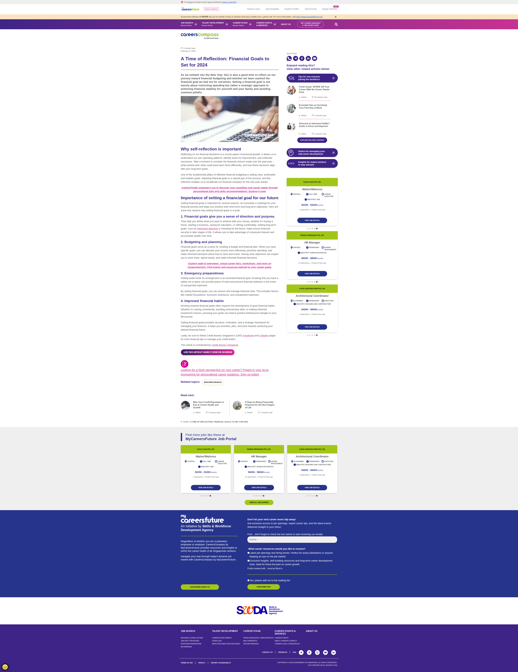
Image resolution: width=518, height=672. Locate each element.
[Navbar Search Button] (336, 24)
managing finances (213, 382)
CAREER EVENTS (281, 638)
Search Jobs (253, 9)
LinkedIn (263, 335)
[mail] (314, 58)
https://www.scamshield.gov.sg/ (309, 17)
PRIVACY (201, 663)
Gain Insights (272, 9)
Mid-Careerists (250, 641)
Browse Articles (187, 24)
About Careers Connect (286, 641)
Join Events (311, 9)
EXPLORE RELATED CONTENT (312, 140)
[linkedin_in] (308, 58)
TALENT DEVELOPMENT (225, 631)
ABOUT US (311, 631)
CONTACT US (267, 652)
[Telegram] (301, 652)
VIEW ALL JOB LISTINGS (259, 502)
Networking (186, 647)
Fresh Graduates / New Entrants (258, 638)
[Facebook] (309, 652)
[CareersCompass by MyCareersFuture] (191, 9)
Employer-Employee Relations (226, 644)
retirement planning (207, 228)
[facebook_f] (301, 58)
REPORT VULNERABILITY (221, 663)
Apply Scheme (329, 8)
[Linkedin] (333, 652)
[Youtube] (325, 652)
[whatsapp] (289, 58)
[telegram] (295, 58)
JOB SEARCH (188, 631)
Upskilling (217, 641)
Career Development (222, 638)
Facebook (248, 335)
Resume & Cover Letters (192, 638)
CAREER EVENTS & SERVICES (285, 632)
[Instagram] (317, 652)
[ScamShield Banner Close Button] (335, 17)
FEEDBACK (282, 652)
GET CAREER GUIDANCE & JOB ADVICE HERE (311, 24)
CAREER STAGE (252, 631)
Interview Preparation (191, 644)
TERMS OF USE (187, 663)
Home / (186, 422)
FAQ (294, 652)
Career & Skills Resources (287, 644)
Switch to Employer (211, 9)
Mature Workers (251, 644)
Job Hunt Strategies (190, 641)
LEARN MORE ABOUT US (200, 587)
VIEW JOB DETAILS (312, 220)
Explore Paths (292, 9)
